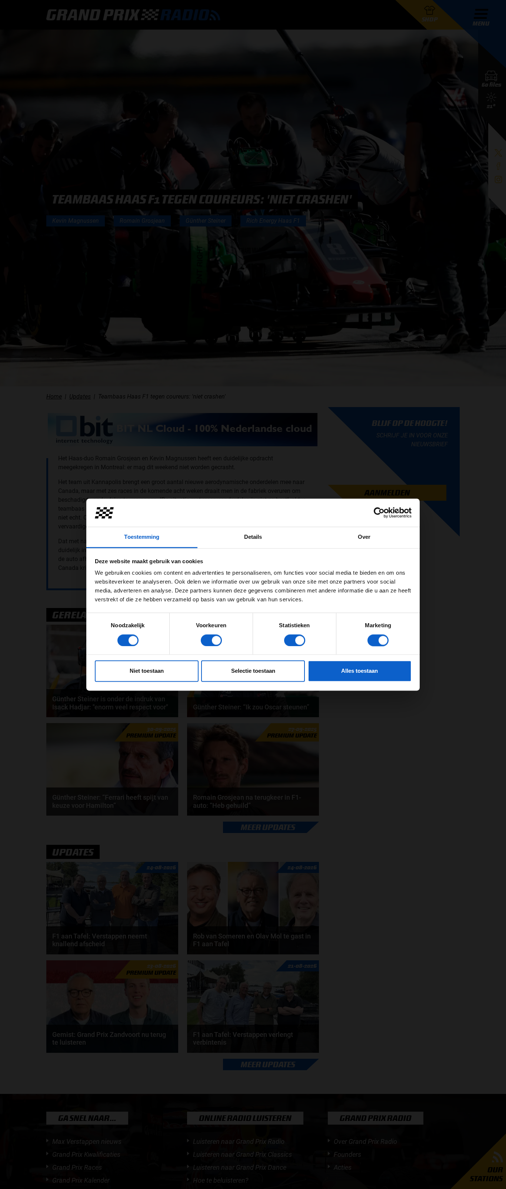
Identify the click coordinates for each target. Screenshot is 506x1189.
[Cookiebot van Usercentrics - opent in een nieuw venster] (379, 512)
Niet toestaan (147, 671)
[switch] (211, 640)
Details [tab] (253, 537)
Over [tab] (364, 537)
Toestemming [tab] (141, 537)
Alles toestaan (359, 671)
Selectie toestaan (253, 671)
